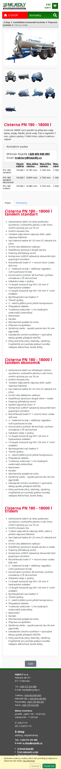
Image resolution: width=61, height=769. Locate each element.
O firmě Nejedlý (25, 748)
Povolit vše (49, 766)
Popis (8, 202)
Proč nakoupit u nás (27, 752)
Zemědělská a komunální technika (29, 22)
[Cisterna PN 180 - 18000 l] (30, 47)
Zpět (30, 663)
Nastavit (35, 766)
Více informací (29, 761)
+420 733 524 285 (30, 705)
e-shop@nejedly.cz (32, 743)
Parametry (21, 202)
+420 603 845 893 (39, 154)
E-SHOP (13, 15)
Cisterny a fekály (21, 25)
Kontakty (35, 15)
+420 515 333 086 (28, 686)
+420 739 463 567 (35, 701)
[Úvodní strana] (14, 6)
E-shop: (7, 22)
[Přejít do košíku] (55, 6)
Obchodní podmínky (27, 755)
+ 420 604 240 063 (37, 698)
